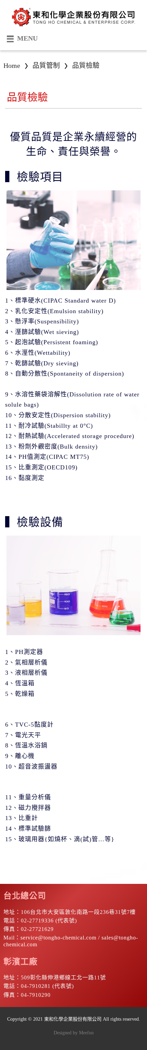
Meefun (86, 1032)
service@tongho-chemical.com (58, 937)
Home (11, 65)
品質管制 (46, 65)
